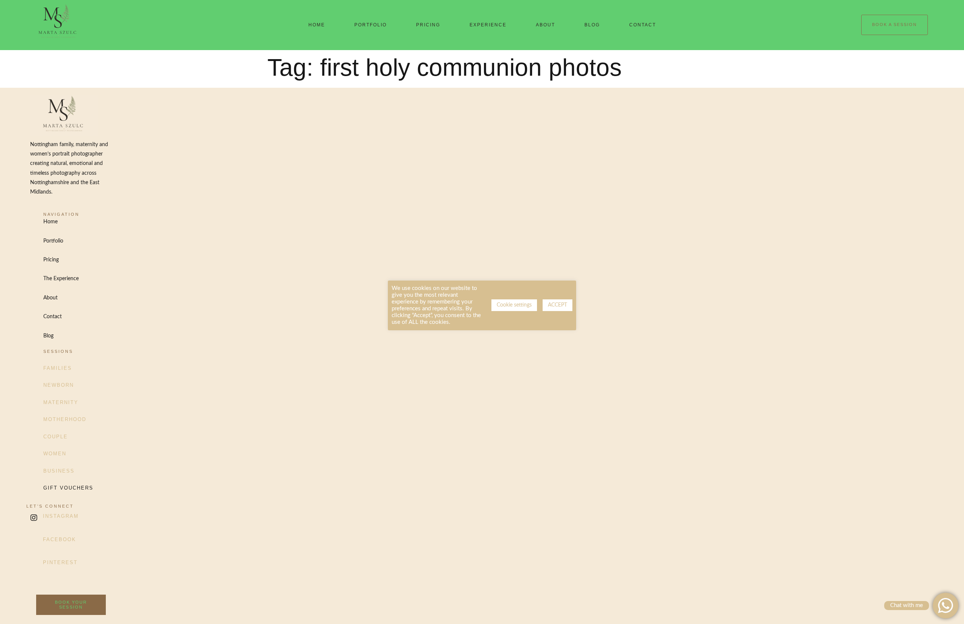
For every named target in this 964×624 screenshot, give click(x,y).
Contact (642, 24)
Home (316, 24)
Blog (592, 24)
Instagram (61, 516)
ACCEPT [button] (557, 305)
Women (54, 453)
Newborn (58, 385)
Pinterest (60, 562)
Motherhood (64, 419)
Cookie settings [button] (514, 305)
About (545, 24)
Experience (488, 24)
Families (57, 368)
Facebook (59, 539)
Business (59, 471)
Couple (55, 436)
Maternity (60, 402)
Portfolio (370, 24)
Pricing (428, 24)
